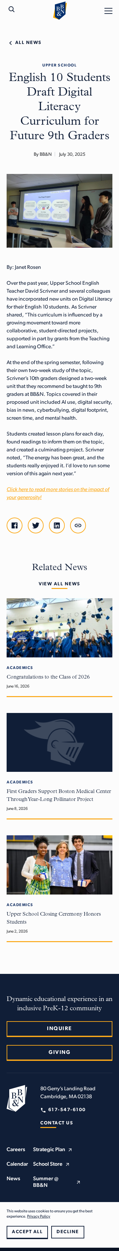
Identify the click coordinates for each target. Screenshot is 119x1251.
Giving (59, 1052)
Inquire (59, 1028)
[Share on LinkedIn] (57, 525)
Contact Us (56, 1123)
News (13, 1179)
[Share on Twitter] (36, 525)
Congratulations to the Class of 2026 (48, 677)
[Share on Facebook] (14, 525)
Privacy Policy (38, 1217)
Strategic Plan (49, 1149)
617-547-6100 (67, 1109)
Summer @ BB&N (46, 1182)
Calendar (17, 1164)
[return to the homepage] (17, 1098)
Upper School (59, 65)
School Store (47, 1164)
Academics (20, 668)
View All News (59, 584)
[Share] (78, 525)
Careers (16, 1149)
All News (28, 42)
